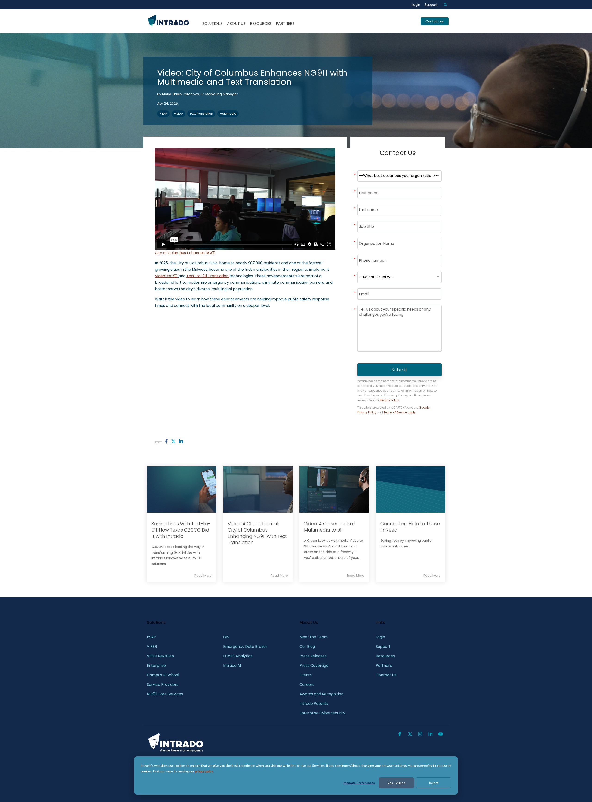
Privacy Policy (389, 400)
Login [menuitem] (416, 4)
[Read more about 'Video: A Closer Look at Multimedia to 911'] (334, 489)
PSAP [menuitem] (151, 637)
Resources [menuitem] (385, 656)
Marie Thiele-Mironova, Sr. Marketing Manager (200, 94)
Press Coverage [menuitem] (313, 665)
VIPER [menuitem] (152, 646)
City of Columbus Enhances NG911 (185, 252)
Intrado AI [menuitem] (232, 665)
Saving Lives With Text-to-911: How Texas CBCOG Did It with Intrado (180, 529)
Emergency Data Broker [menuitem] (245, 646)
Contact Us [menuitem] (386, 675)
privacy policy (204, 771)
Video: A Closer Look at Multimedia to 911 (329, 526)
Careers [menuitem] (306, 684)
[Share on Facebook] (166, 441)
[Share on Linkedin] (181, 441)
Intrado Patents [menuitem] (313, 703)
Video (178, 114)
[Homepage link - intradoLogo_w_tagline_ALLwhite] (176, 751)
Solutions (212, 23)
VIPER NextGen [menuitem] (160, 656)
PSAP (163, 114)
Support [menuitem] (431, 4)
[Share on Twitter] (173, 441)
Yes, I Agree (396, 783)
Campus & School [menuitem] (163, 675)
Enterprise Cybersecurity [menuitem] (322, 713)
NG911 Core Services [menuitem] (165, 694)
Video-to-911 (166, 276)
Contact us (435, 21)
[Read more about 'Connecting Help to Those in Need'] (410, 489)
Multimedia (228, 114)
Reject (433, 783)
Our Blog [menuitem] (307, 646)
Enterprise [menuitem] (157, 665)
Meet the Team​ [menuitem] (313, 637)
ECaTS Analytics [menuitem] (237, 656)
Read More (203, 575)
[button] (400, 734)
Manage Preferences (359, 783)
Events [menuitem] (305, 675)
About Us (236, 23)
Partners (285, 23)
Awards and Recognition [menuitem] (321, 694)
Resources (260, 23)
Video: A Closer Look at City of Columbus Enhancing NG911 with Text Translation (257, 533)
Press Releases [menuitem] (313, 656)
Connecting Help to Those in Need (410, 526)
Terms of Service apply (400, 412)
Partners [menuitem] (384, 665)
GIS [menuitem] (226, 637)
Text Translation (201, 114)
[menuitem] (443, 5)
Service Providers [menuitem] (162, 684)
